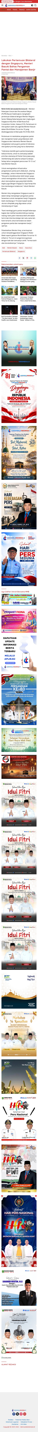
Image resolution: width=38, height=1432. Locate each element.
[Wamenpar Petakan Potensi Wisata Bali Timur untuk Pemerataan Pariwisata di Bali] (28, 290)
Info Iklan (24, 1424)
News (21, 248)
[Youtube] (24, 1414)
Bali (3, 248)
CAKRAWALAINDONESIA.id (8, 73)
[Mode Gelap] (32, 5)
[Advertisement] (19, 31)
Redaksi (10, 1420)
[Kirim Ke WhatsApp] (35, 258)
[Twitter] (17, 1414)
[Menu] (2, 5)
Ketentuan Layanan (12, 1422)
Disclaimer (15, 1424)
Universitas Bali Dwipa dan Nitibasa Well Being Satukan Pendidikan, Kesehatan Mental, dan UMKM (9, 279)
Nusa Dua (28, 248)
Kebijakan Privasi (26, 1422)
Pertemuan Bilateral (8, 251)
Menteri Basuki (12, 248)
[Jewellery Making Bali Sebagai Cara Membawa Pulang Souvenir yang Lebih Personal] (28, 271)
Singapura (21, 251)
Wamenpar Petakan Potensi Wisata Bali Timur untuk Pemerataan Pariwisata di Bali (28, 299)
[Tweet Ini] (23, 258)
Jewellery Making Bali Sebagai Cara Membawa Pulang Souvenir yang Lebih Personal (28, 279)
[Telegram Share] (31, 258)
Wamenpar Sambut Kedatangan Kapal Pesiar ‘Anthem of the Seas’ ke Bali (27, 318)
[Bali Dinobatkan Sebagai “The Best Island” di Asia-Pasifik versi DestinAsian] (9, 310)
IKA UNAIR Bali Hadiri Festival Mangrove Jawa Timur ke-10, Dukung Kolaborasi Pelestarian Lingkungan (9, 299)
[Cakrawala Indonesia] (15, 5)
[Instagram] (21, 1414)
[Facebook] (13, 1414)
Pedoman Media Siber (22, 1420)
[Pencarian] (35, 5)
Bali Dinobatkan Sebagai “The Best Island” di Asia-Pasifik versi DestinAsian (9, 318)
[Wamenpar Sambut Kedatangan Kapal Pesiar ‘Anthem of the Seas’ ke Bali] (28, 310)
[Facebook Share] (19, 258)
